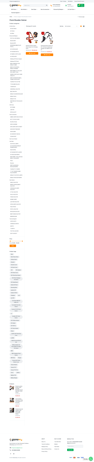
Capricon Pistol (14, 292)
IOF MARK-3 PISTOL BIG (15, 54)
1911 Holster (18, 270)
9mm (12, 254)
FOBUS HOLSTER (14, 196)
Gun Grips (33, 9)
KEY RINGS (12, 107)
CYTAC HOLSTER (14, 192)
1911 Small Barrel (14, 282)
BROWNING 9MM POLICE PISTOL (15, 46)
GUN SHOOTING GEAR (15, 129)
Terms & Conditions (46, 444)
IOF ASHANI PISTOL (14, 51)
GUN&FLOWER (13, 199)
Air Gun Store (71, 9)
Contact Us (56, 449)
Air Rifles (12, 33)
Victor (12, 372)
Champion (13, 295)
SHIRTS (12, 226)
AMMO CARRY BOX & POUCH (16, 116)
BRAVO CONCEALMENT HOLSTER (15, 185)
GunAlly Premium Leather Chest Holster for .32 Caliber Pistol (32, 47)
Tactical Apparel (15, 12)
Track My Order (57, 441)
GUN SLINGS (13, 131)
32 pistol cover (14, 264)
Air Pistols (12, 31)
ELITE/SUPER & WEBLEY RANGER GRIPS (15, 146)
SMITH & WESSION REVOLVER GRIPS (14, 166)
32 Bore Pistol (14, 259)
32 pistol (12, 262)
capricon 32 (13, 290)
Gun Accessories (45, 9)
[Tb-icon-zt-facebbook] (11, 454)
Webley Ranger (14, 377)
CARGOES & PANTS (14, 223)
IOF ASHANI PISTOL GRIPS (16, 152)
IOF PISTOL (13, 325)
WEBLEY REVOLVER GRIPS (16, 177)
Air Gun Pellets (13, 28)
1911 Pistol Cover (14, 272)
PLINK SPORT (13, 136)
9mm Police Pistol (14, 256)
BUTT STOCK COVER (14, 119)
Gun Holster (24, 9)
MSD (12, 350)
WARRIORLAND (13, 216)
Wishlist (56, 444)
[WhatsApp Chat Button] (91, 459)
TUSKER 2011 (13, 86)
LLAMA (12, 337)
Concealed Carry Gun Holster (16, 305)
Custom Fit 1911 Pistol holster (16, 310)
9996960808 (19, 444)
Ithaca (12, 331)
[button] (81, 5)
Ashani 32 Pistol (14, 284)
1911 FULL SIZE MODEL (15, 38)
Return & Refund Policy (46, 449)
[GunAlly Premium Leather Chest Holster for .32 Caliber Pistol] (32, 37)
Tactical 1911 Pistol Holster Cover (16, 361)
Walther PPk (13, 375)
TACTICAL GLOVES (14, 231)
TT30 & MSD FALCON (15, 84)
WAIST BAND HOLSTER (15, 214)
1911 (12, 270)
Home (11, 16)
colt (19, 295)
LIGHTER (12, 109)
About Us (43, 441)
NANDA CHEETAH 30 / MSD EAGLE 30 (16, 75)
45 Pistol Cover (14, 267)
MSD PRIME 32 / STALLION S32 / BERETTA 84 (16, 71)
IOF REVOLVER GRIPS (15, 154)
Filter (13, 245)
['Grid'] (81, 26)
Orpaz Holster (13, 206)
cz (11, 313)
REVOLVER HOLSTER (14, 211)
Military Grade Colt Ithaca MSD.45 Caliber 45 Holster (16, 346)
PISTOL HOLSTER (14, 209)
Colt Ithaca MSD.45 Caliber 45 (16, 301)
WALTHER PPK (13, 91)
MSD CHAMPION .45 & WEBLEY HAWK (15, 64)
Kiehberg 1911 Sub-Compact (16, 58)
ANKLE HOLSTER (14, 182)
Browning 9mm (14, 287)
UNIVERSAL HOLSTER (15, 89)
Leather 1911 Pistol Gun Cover (16, 334)
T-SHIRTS (12, 228)
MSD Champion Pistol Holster (16, 354)
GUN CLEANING (13, 124)
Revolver (12, 163)
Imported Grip (13, 149)
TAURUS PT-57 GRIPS (15, 169)
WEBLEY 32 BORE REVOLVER (16, 93)
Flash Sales (56, 446)
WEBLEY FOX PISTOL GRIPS (16, 175)
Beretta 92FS (13, 43)
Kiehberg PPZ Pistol (14, 61)
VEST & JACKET (13, 233)
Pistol (11, 160)
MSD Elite (13, 357)
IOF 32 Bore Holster (15, 320)
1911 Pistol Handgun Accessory (16, 278)
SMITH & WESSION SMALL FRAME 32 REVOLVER (16, 78)
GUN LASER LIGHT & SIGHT (16, 126)
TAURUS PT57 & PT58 (15, 81)
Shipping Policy (45, 446)
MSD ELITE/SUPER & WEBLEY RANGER (14, 68)
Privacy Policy (44, 451)
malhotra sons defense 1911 (16, 341)
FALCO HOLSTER (14, 194)
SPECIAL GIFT (13, 112)
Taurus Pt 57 (13, 367)
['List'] (83, 26)
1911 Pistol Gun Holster (15, 275)
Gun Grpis (12, 141)
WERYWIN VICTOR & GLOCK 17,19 (16, 102)
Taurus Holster (14, 364)
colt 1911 (12, 298)
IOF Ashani (13, 323)
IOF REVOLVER (13, 56)
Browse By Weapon (58, 9)
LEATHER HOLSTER (14, 201)
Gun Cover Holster (13, 138)
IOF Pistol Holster (14, 328)
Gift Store (13, 9)
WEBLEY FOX (13, 98)
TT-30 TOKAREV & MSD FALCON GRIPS (15, 172)
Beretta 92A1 (13, 40)
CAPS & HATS (13, 221)
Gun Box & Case (13, 121)
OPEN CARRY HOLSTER (15, 204)
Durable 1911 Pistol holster (16, 317)
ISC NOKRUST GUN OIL (15, 134)
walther (18, 372)
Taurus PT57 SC (14, 369)
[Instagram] (14, 454)
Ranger (19, 357)
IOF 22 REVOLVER (14, 49)
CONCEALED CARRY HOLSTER (14, 189)
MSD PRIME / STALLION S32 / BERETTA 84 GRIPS (16, 157)
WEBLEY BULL (13, 96)
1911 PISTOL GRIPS (14, 143)
